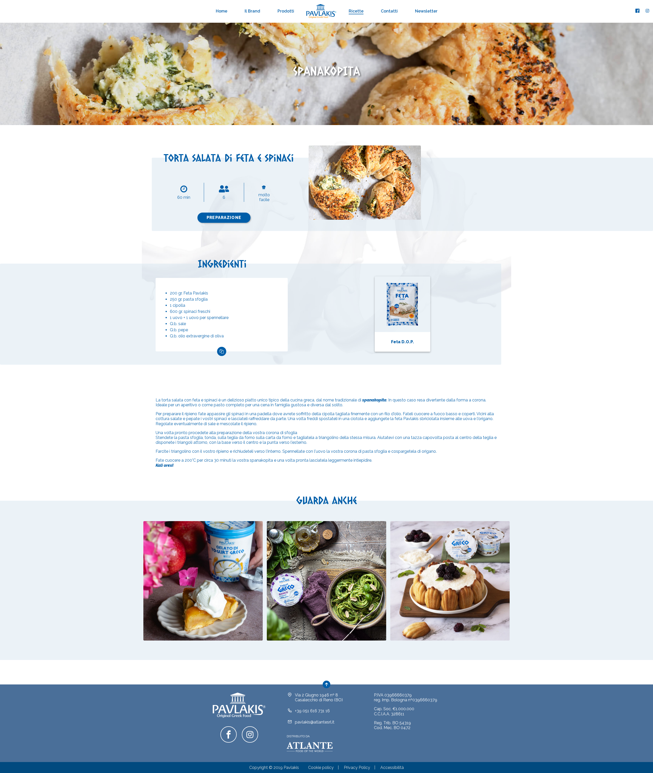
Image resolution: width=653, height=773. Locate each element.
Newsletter (426, 11)
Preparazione (224, 217)
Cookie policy (321, 767)
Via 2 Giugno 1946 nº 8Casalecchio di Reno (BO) (319, 697)
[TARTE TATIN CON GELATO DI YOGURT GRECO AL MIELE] (203, 581)
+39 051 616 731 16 (312, 710)
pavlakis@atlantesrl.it (314, 722)
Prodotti (286, 11)
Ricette (356, 11)
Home (221, 11)
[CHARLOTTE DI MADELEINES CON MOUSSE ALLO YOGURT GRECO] (450, 581)
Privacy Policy (357, 767)
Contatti (389, 11)
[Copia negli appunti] (221, 351)
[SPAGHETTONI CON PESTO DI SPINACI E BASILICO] (326, 581)
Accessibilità (392, 767)
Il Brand (252, 11)
